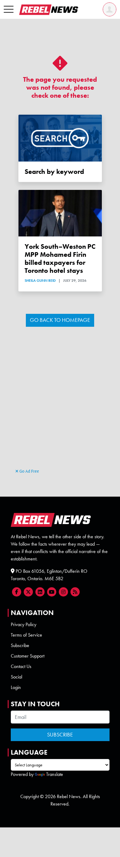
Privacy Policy (23, 624)
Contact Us (21, 666)
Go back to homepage (60, 320)
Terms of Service (26, 635)
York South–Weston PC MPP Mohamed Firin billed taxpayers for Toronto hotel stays (60, 258)
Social (16, 677)
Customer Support (27, 656)
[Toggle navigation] (9, 10)
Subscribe (20, 645)
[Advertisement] (60, 404)
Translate (54, 774)
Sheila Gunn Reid (40, 280)
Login (16, 687)
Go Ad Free (28, 471)
